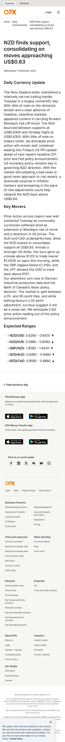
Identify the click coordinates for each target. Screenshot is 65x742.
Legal (7, 645)
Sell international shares (16, 625)
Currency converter (14, 541)
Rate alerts (10, 561)
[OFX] (10, 12)
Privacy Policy (11, 659)
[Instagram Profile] (49, 463)
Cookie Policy (16, 738)
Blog (36, 546)
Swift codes (10, 570)
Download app (11, 595)
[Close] (50, 722)
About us (9, 640)
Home (7, 21)
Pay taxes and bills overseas (17, 612)
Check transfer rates (14, 556)
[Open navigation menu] (58, 12)
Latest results (40, 645)
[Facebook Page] (11, 463)
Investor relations (42, 654)
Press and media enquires (45, 590)
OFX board (10, 671)
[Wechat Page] (34, 463)
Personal (24, 3)
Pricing (37, 524)
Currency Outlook (42, 541)
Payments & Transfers (15, 512)
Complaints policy (13, 654)
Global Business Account (16, 507)
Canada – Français (13, 650)
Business (9, 3)
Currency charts (12, 565)
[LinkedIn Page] (18, 463)
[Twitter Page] (26, 463)
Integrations (39, 519)
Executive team (12, 675)
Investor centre (41, 640)
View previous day (16, 384)
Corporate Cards (12, 517)
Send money (10, 590)
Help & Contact (28, 490)
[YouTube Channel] (41, 463)
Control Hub (10, 526)
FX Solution (10, 521)
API (35, 585)
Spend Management (43, 507)
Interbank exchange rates (16, 546)
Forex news (39, 551)
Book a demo (45, 490)
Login (49, 12)
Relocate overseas (13, 607)
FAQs (16, 490)
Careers (8, 680)
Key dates (38, 650)
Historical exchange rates (16, 551)
